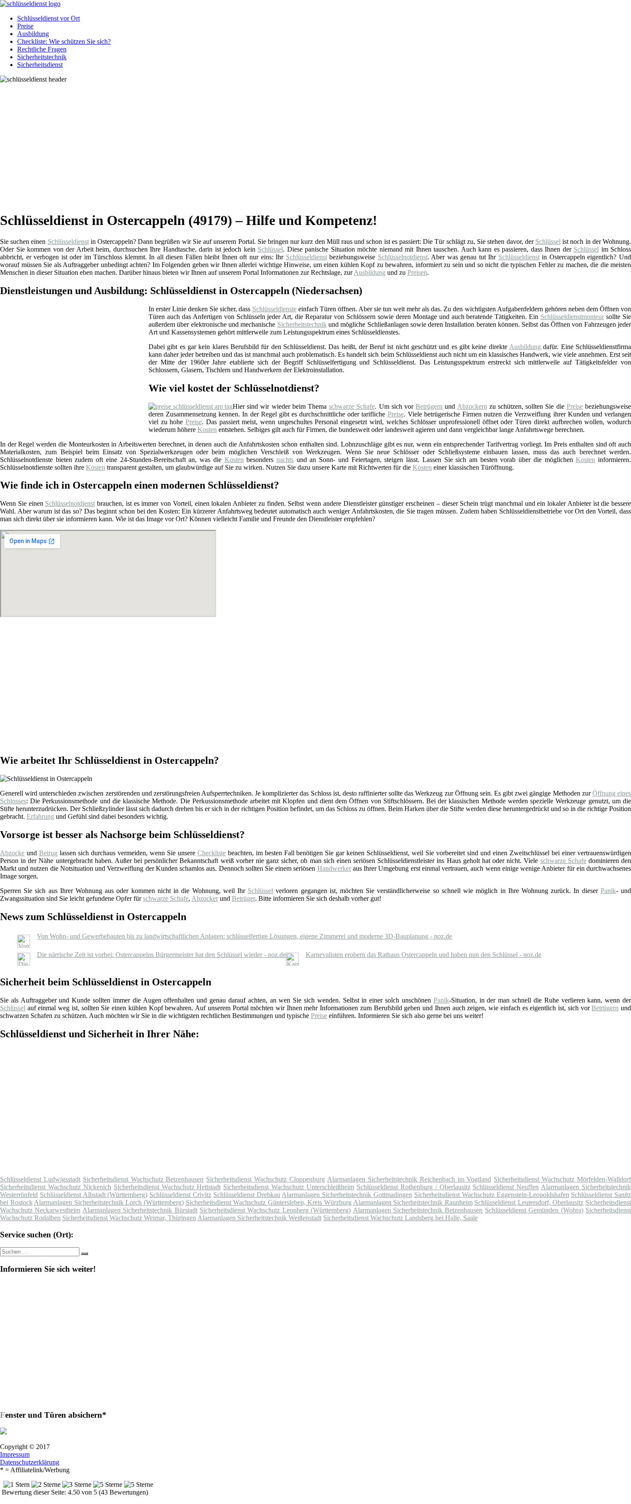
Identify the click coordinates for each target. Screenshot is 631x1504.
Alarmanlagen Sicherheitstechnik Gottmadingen (347, 1194)
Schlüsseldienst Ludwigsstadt (40, 1179)
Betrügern (429, 406)
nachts (285, 459)
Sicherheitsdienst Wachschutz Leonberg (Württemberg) (275, 1210)
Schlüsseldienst (68, 241)
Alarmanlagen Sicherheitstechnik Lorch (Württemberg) (109, 1202)
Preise (25, 26)
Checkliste (211, 853)
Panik (608, 890)
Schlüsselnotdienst (403, 257)
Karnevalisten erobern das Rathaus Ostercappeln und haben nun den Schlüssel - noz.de (423, 954)
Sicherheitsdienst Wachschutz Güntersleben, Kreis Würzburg (269, 1202)
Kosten (207, 429)
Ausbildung (33, 33)
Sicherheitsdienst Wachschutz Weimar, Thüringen (129, 1217)
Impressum (15, 1454)
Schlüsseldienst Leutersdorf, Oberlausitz (528, 1202)
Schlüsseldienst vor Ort (48, 18)
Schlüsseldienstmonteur (572, 316)
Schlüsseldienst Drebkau (246, 1194)
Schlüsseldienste (274, 309)
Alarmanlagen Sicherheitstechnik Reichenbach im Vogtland (409, 1179)
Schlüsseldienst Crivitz (180, 1194)
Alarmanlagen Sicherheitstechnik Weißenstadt (259, 1217)
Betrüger (243, 898)
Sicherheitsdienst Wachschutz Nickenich (55, 1187)
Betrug (48, 853)
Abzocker (204, 898)
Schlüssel (548, 241)
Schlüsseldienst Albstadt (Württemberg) (94, 1194)
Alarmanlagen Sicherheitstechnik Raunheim (413, 1202)
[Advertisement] (264, 143)
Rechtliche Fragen (42, 49)
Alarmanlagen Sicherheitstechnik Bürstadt (139, 1210)
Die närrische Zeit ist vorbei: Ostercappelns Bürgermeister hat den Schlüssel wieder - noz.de (161, 954)
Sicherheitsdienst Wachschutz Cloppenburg (265, 1179)
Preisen (417, 272)
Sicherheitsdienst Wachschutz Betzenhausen (143, 1179)
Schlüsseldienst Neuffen (506, 1187)
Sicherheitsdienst (40, 64)
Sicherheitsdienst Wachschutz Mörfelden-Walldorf (562, 1179)
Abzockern (472, 406)
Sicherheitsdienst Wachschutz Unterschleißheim (288, 1187)
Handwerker (334, 868)
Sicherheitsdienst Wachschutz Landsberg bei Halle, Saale (400, 1217)
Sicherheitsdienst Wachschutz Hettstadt (167, 1187)
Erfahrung (40, 816)
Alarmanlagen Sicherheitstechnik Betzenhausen (418, 1210)
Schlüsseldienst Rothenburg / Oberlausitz (413, 1187)
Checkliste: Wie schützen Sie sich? (64, 41)
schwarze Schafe (352, 406)
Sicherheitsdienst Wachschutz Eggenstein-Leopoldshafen (491, 1194)
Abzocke (12, 853)
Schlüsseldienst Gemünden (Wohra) (534, 1210)
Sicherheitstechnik (42, 57)
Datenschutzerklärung (29, 1462)
